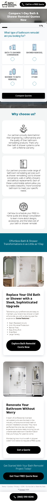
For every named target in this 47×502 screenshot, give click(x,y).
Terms (4, 486)
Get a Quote (23, 449)
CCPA (22, 486)
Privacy (16, 486)
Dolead (22, 490)
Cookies (10, 486)
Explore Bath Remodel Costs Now (23, 345)
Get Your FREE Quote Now (24, 476)
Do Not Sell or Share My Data (35, 486)
